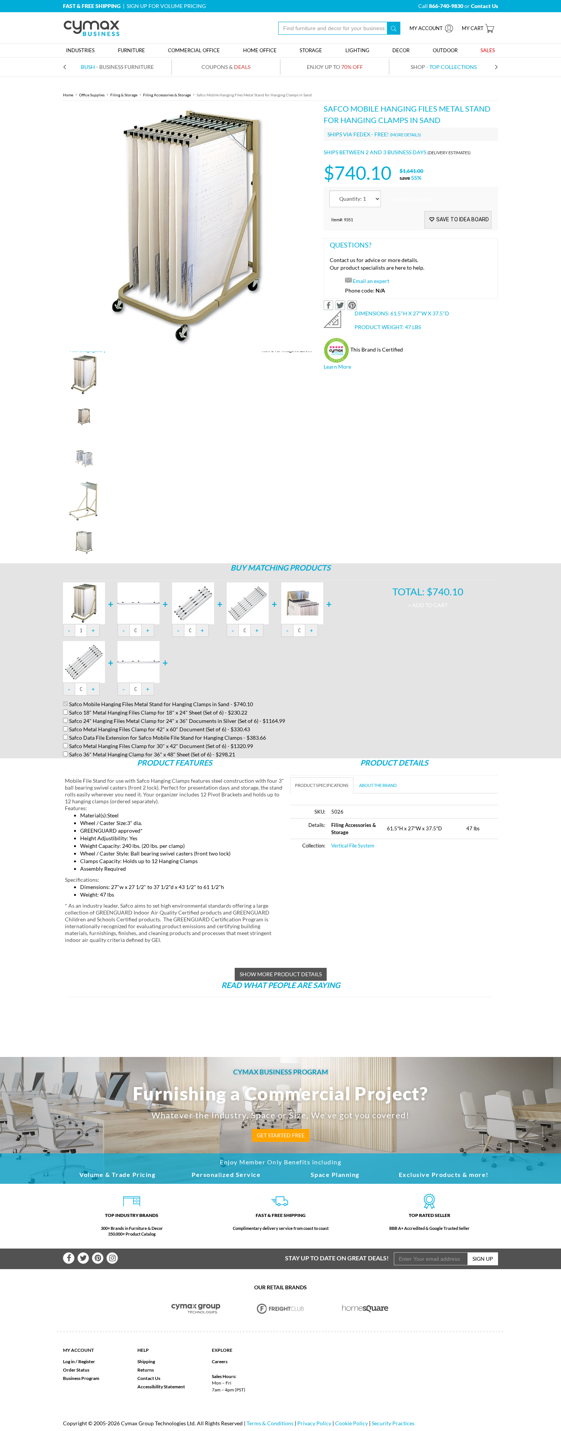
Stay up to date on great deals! (337, 1258)
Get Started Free (281, 1135)
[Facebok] (68, 1258)
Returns (145, 1370)
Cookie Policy (351, 1423)
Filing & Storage (123, 95)
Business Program (81, 1378)
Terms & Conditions (270, 1423)
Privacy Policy (314, 1423)
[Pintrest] (97, 1258)
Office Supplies (92, 95)
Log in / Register (79, 1361)
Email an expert (371, 281)
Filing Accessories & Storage (167, 95)
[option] (187, 227)
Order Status (76, 1370)
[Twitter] (83, 1258)
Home (68, 95)
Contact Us (148, 1378)
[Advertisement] (354, 913)
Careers (219, 1361)
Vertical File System (352, 846)
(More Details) (405, 134)
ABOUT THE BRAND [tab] (378, 785)
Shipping (146, 1361)
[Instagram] (112, 1258)
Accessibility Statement (161, 1386)
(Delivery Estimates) (449, 152)
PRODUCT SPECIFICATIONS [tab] (321, 785)
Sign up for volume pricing (166, 6)
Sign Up (482, 1258)
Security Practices (393, 1423)
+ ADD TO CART (412, 199)
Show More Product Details (281, 974)
